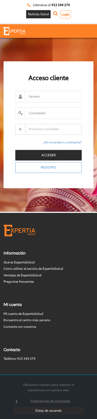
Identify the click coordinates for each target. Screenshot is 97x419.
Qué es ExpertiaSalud (19, 262)
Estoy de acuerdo (49, 410)
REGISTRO (48, 167)
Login (65, 14)
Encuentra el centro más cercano (27, 320)
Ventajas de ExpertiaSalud (22, 275)
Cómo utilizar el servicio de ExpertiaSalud (33, 268)
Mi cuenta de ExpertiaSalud (23, 314)
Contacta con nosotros (20, 327)
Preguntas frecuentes (19, 281)
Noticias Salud (38, 14)
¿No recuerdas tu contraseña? (62, 142)
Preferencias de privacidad (50, 401)
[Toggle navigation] (87, 31)
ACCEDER (48, 155)
